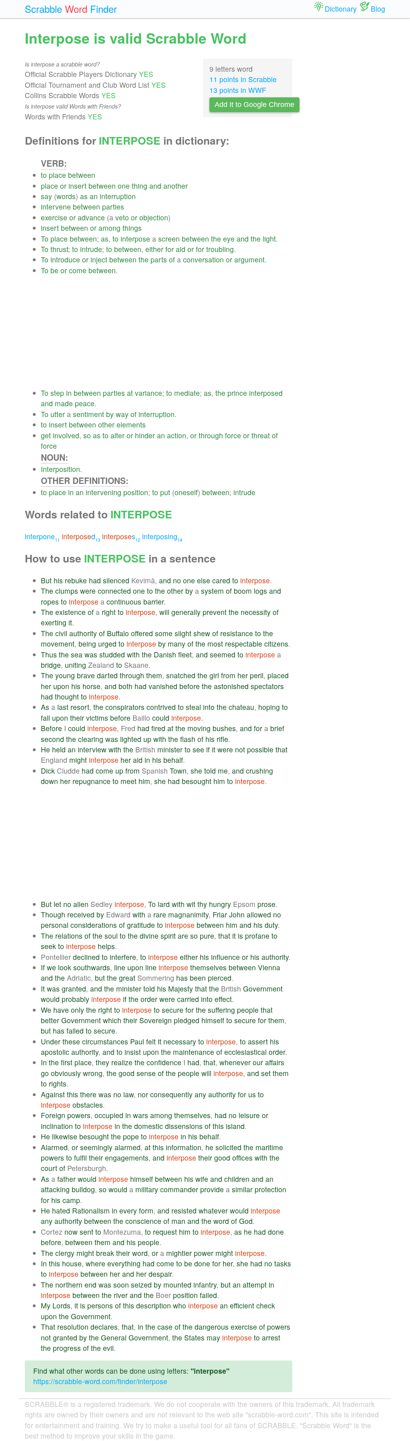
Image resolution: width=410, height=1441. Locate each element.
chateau (241, 707)
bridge (51, 665)
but (100, 978)
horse (91, 686)
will (164, 612)
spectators (267, 686)
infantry (205, 1285)
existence (70, 612)
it (70, 622)
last (62, 707)
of (172, 259)
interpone (42, 536)
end (90, 1285)
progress (67, 1348)
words (66, 196)
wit (191, 904)
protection (270, 1189)
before (189, 686)
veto (122, 217)
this (72, 1094)
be (54, 270)
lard (164, 904)
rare (159, 914)
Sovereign (155, 1020)
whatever (213, 1210)
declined (86, 957)
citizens (276, 644)
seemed (222, 654)
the (216, 239)
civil (61, 633)
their (77, 718)
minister (170, 749)
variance (148, 393)
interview (92, 749)
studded (112, 654)
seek (48, 946)
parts (159, 259)
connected (114, 591)
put (165, 492)
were (88, 591)
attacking (55, 1189)
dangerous (212, 1327)
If (43, 967)
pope (131, 1136)
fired (158, 728)
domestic (148, 1126)
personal (54, 925)
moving (199, 728)
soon (121, 1285)
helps (106, 946)
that (281, 749)
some (164, 633)
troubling (220, 249)
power (203, 1253)
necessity (256, 612)
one (124, 186)
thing (139, 186)
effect (223, 999)
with (133, 654)
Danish (165, 654)
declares (104, 1327)
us (252, 1094)
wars (140, 1115)
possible (260, 749)
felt (151, 1041)
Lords (61, 1305)
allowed (259, 914)
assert (258, 1041)
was (90, 654)
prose (266, 904)
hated (61, 1210)
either (154, 249)
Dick (48, 771)
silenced (116, 580)
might (78, 760)
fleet (185, 654)
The (47, 591)
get (46, 435)
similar (242, 1189)
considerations (93, 925)
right (109, 612)
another (175, 186)
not (240, 749)
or (63, 186)
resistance (236, 633)
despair (160, 1274)
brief (277, 728)
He (45, 749)
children (236, 1179)
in (69, 393)
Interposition (60, 469)
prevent (215, 612)
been (198, 978)
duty (271, 925)
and (155, 186)
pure (207, 936)
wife (201, 1179)
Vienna (269, 967)
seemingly (96, 1147)
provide (212, 1189)
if (208, 749)
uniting (75, 665)
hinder (145, 435)
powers (78, 1115)
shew (201, 633)
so (87, 435)
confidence (164, 1062)
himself (212, 1020)
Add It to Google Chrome (254, 105)
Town (178, 771)
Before (51, 728)
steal (193, 707)
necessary (179, 1041)
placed (278, 675)
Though (53, 914)
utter (57, 414)
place (57, 175)
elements (131, 424)
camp (71, 1200)
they (102, 1062)
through (211, 435)
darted (107, 675)
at (130, 393)
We (46, 1010)
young (65, 675)
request (165, 1232)
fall (45, 718)
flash (187, 739)
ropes (50, 602)
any (200, 1094)
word (221, 1221)
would (50, 999)
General (114, 1337)
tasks (282, 1263)
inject (98, 259)
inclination (57, 1126)
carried (188, 999)
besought (196, 781)
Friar (220, 914)
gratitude (141, 925)
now (71, 1232)
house (72, 1263)
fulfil (80, 1158)
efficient (242, 1305)
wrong (92, 1073)
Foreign (53, 1115)
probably (75, 999)
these (71, 1041)
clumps (66, 591)
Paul (137, 1041)
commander (179, 1189)
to (44, 175)
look (64, 967)
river (121, 1295)
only (77, 1010)
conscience (143, 1221)
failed (75, 1031)
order (149, 999)
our (258, 1062)
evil (108, 1348)
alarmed (128, 1147)
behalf (173, 760)
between (81, 175)
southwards (91, 967)
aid (180, 249)
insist (133, 1052)
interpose (135, 239)
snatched (180, 675)
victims (97, 718)
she (196, 771)
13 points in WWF (237, 90)
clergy (64, 1253)
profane (257, 936)
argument (249, 259)
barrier (153, 602)
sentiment (88, 414)
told (210, 771)
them (154, 675)
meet (129, 781)
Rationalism (91, 1210)
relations (68, 936)
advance (91, 217)
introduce (65, 259)
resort (79, 707)
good (127, 1073)
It (43, 989)
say (46, 196)
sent (86, 1232)
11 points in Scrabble (243, 79)
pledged (186, 1020)
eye (229, 239)
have (61, 1010)
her (242, 675)
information (183, 1147)
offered (142, 633)
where (95, 1263)
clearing (90, 739)
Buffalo (118, 633)
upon (61, 686)
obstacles (87, 1105)
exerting (53, 622)
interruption (118, 196)
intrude (91, 249)
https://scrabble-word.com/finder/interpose (100, 1381)
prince (237, 393)
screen (169, 239)
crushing (259, 771)
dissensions (184, 1126)
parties (113, 207)
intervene (56, 207)
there (88, 1094)
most (215, 644)
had (95, 580)
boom (243, 591)
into (209, 707)
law (128, 1094)
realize (122, 1062)
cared (221, 580)
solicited (228, 1147)
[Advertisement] (166, 332)
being (87, 644)
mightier (179, 1253)
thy (202, 904)
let (57, 904)
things (132, 228)
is (240, 936)
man (178, 1221)
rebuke (76, 580)
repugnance (91, 781)
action (176, 435)
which (112, 1020)
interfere (123, 957)
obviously (66, 1073)
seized (141, 1285)
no (177, 580)
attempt (255, 1285)
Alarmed (54, 1147)
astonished (231, 686)
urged (107, 644)
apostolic (55, 1052)
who (179, 1305)
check (265, 1305)
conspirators (125, 707)
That (48, 1327)
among (109, 228)
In (44, 1062)
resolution (72, 1327)
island (235, 1126)
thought (67, 696)
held (59, 749)
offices (242, 1158)
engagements (127, 1158)
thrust (59, 249)
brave (86, 675)
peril (256, 675)
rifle (222, 739)
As (45, 707)
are (183, 936)
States (194, 1337)
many (176, 644)
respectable (243, 644)
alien (80, 904)
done (276, 1232)
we (51, 967)
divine (149, 936)
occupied (108, 1115)
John (237, 914)
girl (214, 675)
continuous (124, 602)
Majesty (180, 989)
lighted (130, 739)
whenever (235, 1062)
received (80, 914)
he (209, 1147)
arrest (271, 1337)
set (266, 1073)
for (169, 249)
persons (100, 1305)
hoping (269, 707)
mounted (177, 1285)
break (105, 1253)
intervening (103, 492)
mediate (187, 393)
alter (118, 435)
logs (260, 591)
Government (263, 989)
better (50, 1020)
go (45, 1073)
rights (57, 1083)
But (46, 580)
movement (57, 644)
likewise (64, 1136)
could (160, 718)
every (128, 1210)
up (147, 739)
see (198, 749)
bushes (224, 728)
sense (146, 1073)
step (57, 393)
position (135, 492)
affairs (274, 1062)
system (212, 591)
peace (84, 403)
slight (183, 633)
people (248, 1010)
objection (153, 217)
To (44, 239)
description (153, 1305)
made (64, 403)
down (49, 781)
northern (68, 1285)
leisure (249, 1115)
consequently (171, 1094)
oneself (186, 492)
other (106, 424)
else (203, 580)
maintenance (193, 1052)
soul (111, 936)
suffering (221, 1010)
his (58, 580)
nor (143, 1094)
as (84, 196)
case (165, 1327)
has (182, 978)
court (49, 1168)
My (45, 1305)
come (77, 270)
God (246, 1221)
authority (83, 633)
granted (74, 989)
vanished (163, 686)
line (119, 967)
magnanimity (188, 914)
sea (76, 654)
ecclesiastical (245, 1052)
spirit (168, 936)
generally (186, 612)
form (146, 1210)
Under (50, 1041)
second (52, 739)
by (110, 414)
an (94, 196)
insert (77, 186)
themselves (208, 967)
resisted (184, 1210)
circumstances (105, 1041)
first (66, 1062)
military (146, 1189)
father (66, 1179)
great (127, 978)
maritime (269, 1147)
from (228, 675)
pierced (219, 978)
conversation (203, 259)
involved (66, 435)
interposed (266, 393)
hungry (220, 904)
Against (53, 1094)
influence (225, 957)
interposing (162, 536)
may (213, 1337)
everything (124, 1263)
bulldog (83, 1189)
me (223, 771)
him (144, 781)
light (269, 239)
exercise (54, 217)
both (126, 686)
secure (172, 1010)
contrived (161, 707)
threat (260, 435)
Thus (49, 654)
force (233, 435)
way (122, 414)
